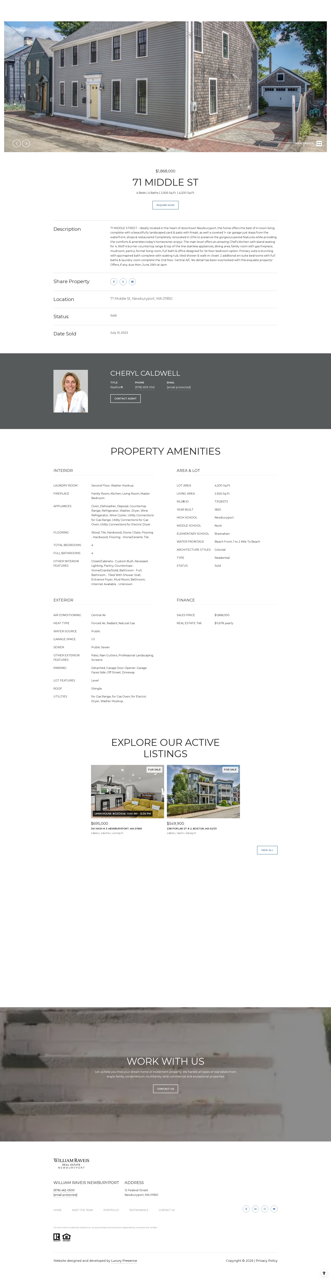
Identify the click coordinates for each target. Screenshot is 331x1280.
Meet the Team (82, 1210)
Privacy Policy (267, 1261)
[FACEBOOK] (246, 1208)
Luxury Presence (124, 1261)
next (26, 143)
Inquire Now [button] (165, 205)
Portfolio (111, 1210)
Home (57, 1210)
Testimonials (138, 1210)
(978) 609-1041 (145, 387)
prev (17, 143)
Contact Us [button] (165, 1088)
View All (267, 850)
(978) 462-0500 (64, 1190)
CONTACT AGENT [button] (125, 398)
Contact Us (167, 1210)
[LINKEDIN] (255, 1208)
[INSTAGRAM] (264, 1208)
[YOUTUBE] (274, 1208)
